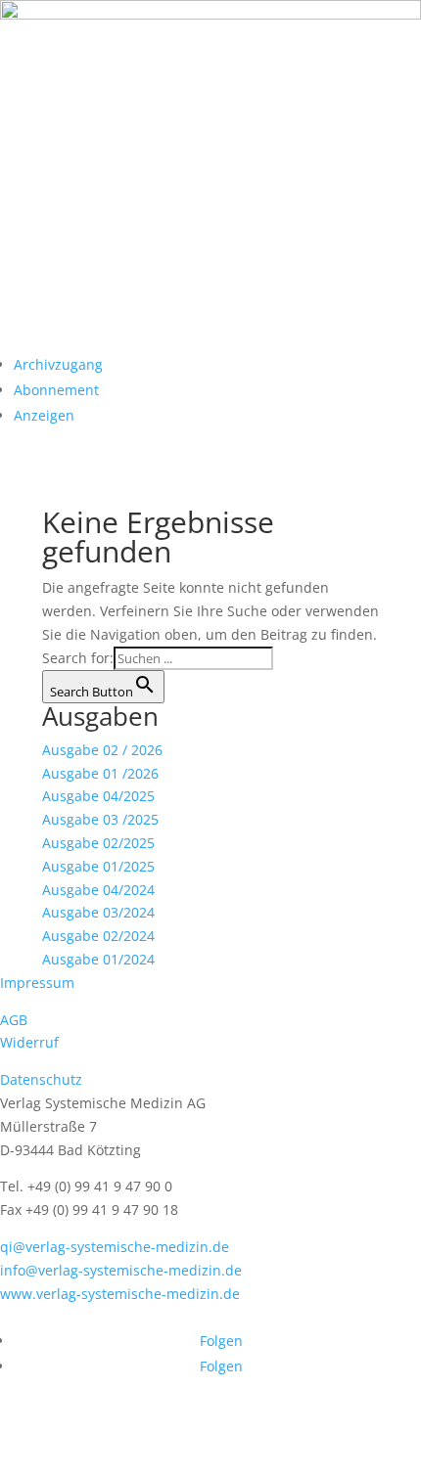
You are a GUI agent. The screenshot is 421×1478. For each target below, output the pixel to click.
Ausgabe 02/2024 (98, 935)
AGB (13, 1019)
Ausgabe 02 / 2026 (102, 749)
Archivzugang (58, 364)
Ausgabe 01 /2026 (100, 773)
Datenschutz (41, 1079)
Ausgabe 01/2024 (98, 959)
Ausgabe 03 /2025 (100, 819)
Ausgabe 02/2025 (98, 842)
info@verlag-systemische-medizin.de (121, 1270)
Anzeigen (44, 415)
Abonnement (56, 390)
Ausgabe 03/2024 (98, 912)
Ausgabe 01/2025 (98, 866)
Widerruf (29, 1042)
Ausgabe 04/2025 (98, 795)
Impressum (37, 982)
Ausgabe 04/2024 (98, 889)
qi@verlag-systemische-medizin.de (114, 1246)
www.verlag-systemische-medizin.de (120, 1293)
